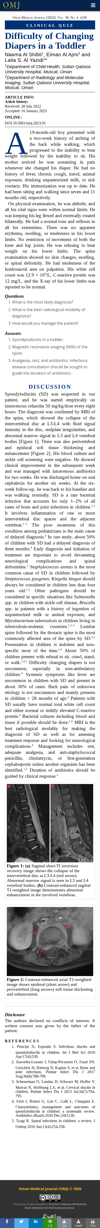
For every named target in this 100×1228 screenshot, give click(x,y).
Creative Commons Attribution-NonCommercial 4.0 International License (56, 1205)
